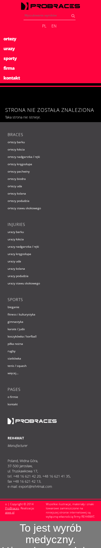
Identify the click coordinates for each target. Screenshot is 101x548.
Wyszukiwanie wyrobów (74, 17)
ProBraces (12, 508)
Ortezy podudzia (18, 201)
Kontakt (13, 404)
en (54, 25)
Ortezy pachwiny (19, 171)
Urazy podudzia (18, 276)
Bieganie (13, 307)
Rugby (11, 351)
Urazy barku (16, 232)
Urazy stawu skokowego (24, 283)
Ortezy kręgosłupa (20, 164)
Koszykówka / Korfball (22, 336)
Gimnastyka (15, 322)
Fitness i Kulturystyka (21, 314)
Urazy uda (14, 261)
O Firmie (13, 397)
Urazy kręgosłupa (19, 254)
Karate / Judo (16, 329)
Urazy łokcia (16, 239)
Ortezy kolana (17, 193)
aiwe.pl (9, 512)
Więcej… (13, 373)
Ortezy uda (15, 186)
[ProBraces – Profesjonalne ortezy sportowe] (50, 6)
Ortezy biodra (17, 179)
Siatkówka (14, 358)
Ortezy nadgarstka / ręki (24, 157)
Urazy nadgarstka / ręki (23, 247)
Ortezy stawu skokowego (24, 208)
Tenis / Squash (17, 366)
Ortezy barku (16, 142)
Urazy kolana (16, 269)
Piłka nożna (15, 344)
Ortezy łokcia (16, 149)
